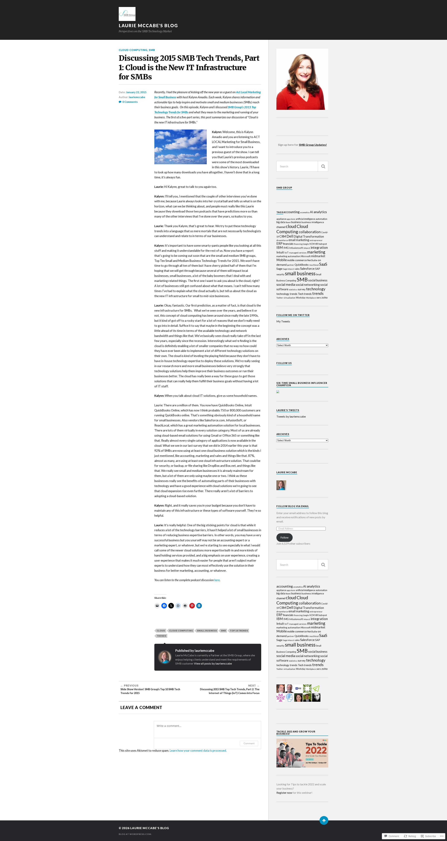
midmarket (318, 256)
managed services (298, 252)
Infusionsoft (296, 247)
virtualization (289, 298)
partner (290, 265)
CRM (282, 236)
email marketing (298, 240)
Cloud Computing (133, 50)
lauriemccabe (137, 97)
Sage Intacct (288, 269)
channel (280, 226)
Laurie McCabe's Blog (148, 25)
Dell (290, 236)
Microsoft (305, 256)
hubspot (322, 243)
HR (316, 243)
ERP (279, 243)
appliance (281, 218)
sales (297, 268)
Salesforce (307, 268)
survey (302, 289)
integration (319, 247)
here (217, 580)
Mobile (281, 260)
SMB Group (284, 187)
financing (298, 244)
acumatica (304, 212)
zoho (324, 297)
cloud (161, 630)
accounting (291, 212)
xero (318, 297)
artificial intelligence (305, 218)
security (280, 274)
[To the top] (324, 820)
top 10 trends (239, 630)
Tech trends (305, 293)
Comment (249, 743)
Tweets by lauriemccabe (291, 416)
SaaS (323, 264)
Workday (301, 297)
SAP (317, 268)
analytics (320, 212)
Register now (284, 792)
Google (306, 244)
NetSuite (312, 260)
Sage (279, 268)
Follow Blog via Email (292, 506)
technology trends (286, 293)
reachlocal (314, 265)
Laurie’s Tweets (287, 410)
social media (285, 284)
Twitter (279, 297)
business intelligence (313, 222)
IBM (279, 247)
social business (317, 280)
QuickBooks (302, 264)
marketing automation (288, 256)
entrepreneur (316, 240)
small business (207, 630)
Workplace (311, 298)
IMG (286, 247)
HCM (311, 244)
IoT (286, 252)
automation (321, 218)
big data (280, 222)
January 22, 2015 (136, 92)
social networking (308, 284)
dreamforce (282, 240)
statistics (293, 289)
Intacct (307, 248)
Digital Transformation (309, 236)
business (296, 222)
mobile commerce (297, 260)
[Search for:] (302, 166)
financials (288, 243)
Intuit (280, 252)
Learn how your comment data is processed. (198, 750)
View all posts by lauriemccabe (213, 663)
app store (291, 219)
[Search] (323, 166)
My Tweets (283, 321)
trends (161, 636)
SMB (152, 50)
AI (311, 212)
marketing (316, 251)
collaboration (310, 232)
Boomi (288, 222)
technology (315, 288)
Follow (284, 537)
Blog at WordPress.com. (135, 834)
